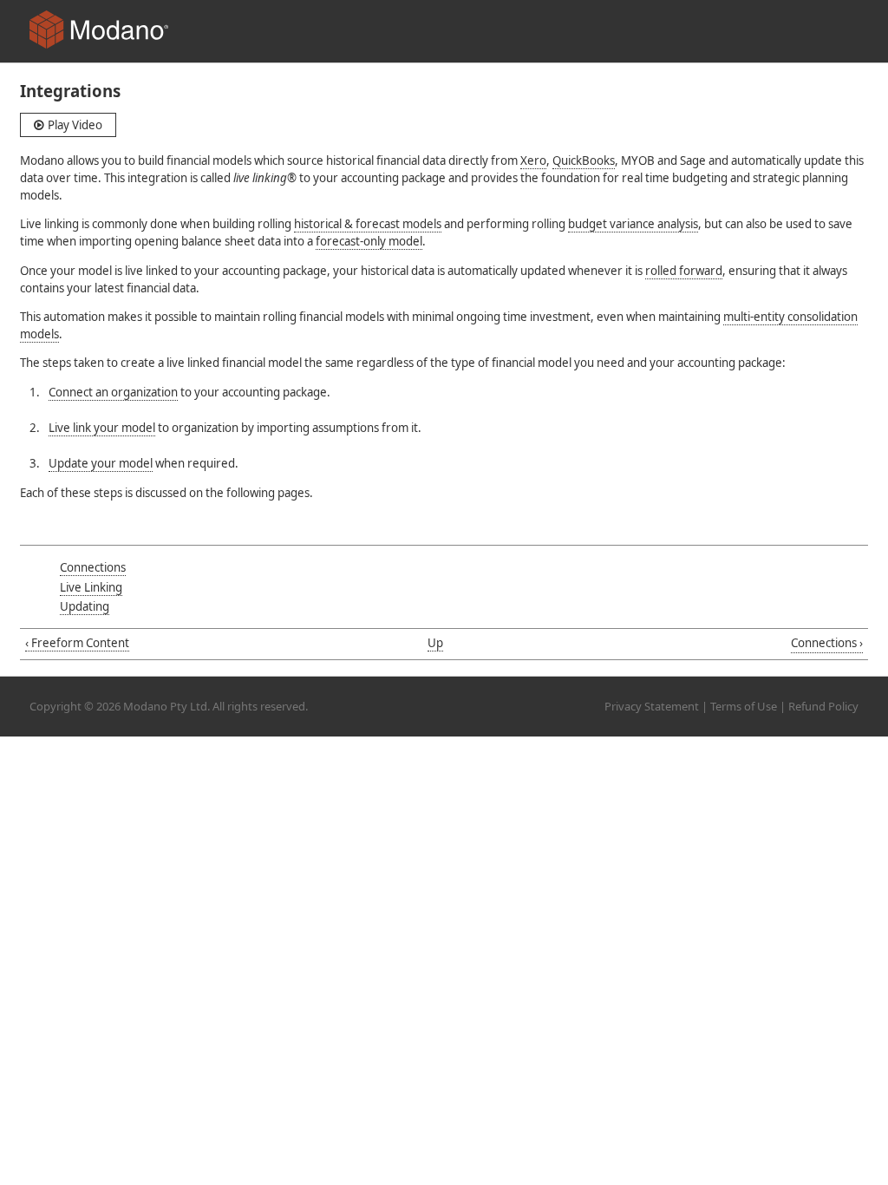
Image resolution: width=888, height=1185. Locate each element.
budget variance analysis (633, 224)
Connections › (827, 643)
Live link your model (102, 427)
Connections (93, 567)
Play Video (73, 125)
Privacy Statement (651, 706)
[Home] (98, 32)
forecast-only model (369, 241)
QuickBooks (583, 160)
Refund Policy (823, 706)
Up (435, 643)
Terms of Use (743, 706)
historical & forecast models (367, 224)
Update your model (101, 463)
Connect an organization (113, 392)
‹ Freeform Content (77, 643)
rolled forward (683, 270)
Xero (533, 160)
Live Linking (91, 587)
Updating (84, 606)
